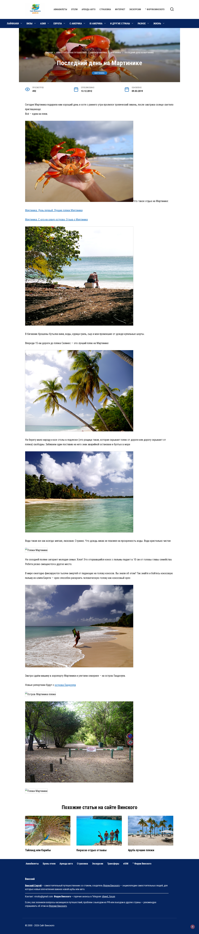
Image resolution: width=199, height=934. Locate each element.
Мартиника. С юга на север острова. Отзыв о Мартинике (56, 219)
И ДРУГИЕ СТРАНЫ (120, 23)
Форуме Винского (58, 906)
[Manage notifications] (192, 927)
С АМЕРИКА (76, 23)
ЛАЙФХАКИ (13, 23)
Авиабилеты (60, 9)
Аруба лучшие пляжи (141, 850)
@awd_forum (108, 896)
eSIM (125, 863)
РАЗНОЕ (142, 23)
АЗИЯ (43, 23)
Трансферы (113, 863)
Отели (74, 9)
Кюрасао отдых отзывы (91, 850)
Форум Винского (111, 885)
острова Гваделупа (65, 685)
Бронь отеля (49, 863)
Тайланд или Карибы (38, 850)
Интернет (120, 9)
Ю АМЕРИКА (96, 23)
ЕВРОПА (57, 23)
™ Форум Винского (154, 9)
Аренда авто (88, 9)
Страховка (105, 9)
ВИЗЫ (29, 23)
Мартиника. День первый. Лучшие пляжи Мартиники (54, 210)
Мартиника (99, 73)
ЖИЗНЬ (157, 23)
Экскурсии (135, 9)
